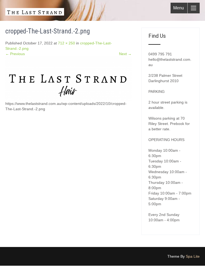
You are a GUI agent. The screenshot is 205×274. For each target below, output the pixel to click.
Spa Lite (193, 256)
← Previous (15, 54)
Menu (178, 8)
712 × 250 (66, 43)
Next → (125, 54)
